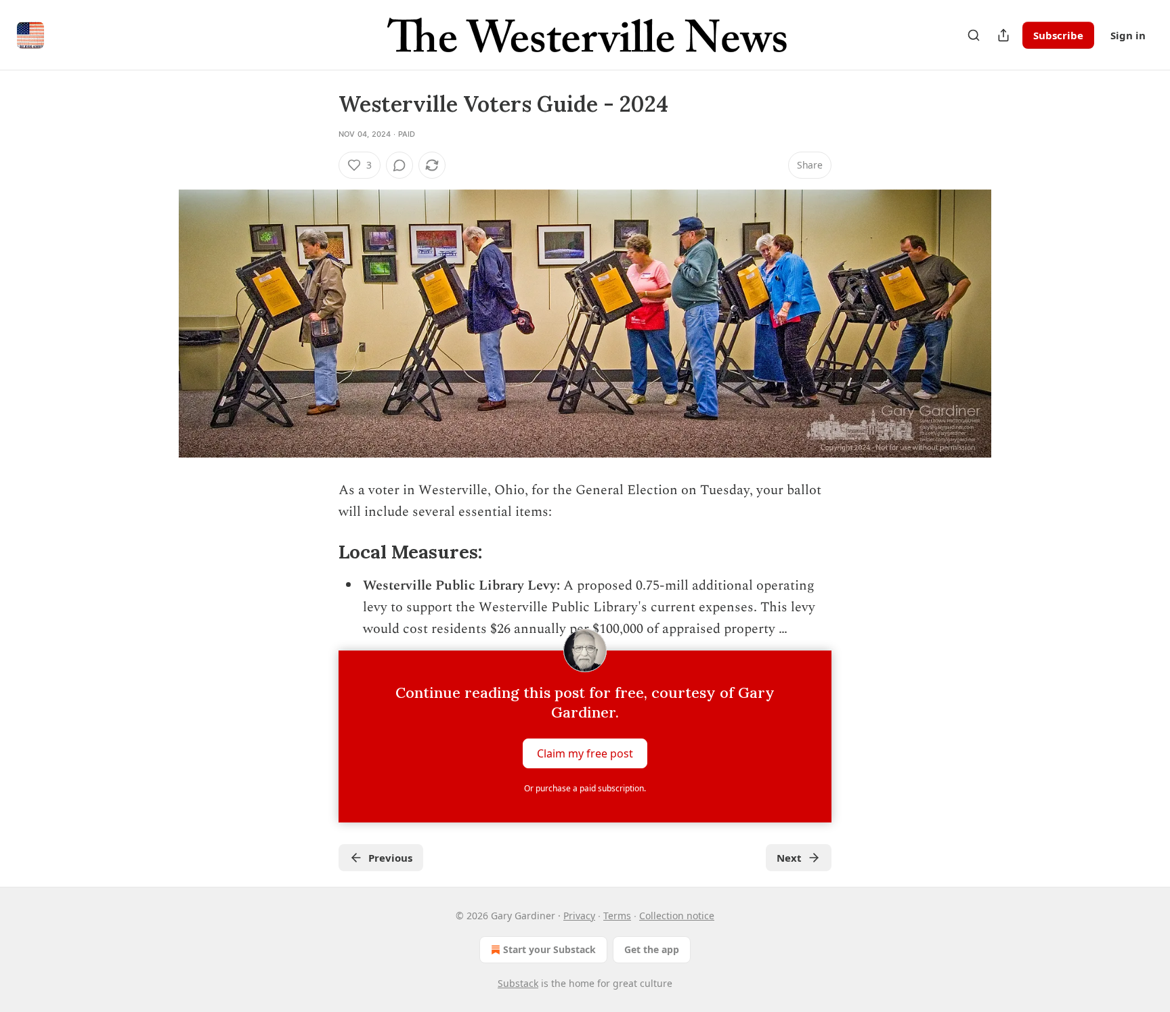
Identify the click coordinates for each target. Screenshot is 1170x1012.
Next (789, 857)
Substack (518, 983)
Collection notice (676, 915)
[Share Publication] (1003, 35)
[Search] (973, 35)
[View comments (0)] (399, 165)
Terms (617, 915)
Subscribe (1058, 35)
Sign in (1128, 35)
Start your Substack (549, 949)
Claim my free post (585, 753)
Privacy (579, 915)
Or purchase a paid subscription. (585, 788)
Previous (390, 857)
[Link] (319, 552)
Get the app (651, 949)
